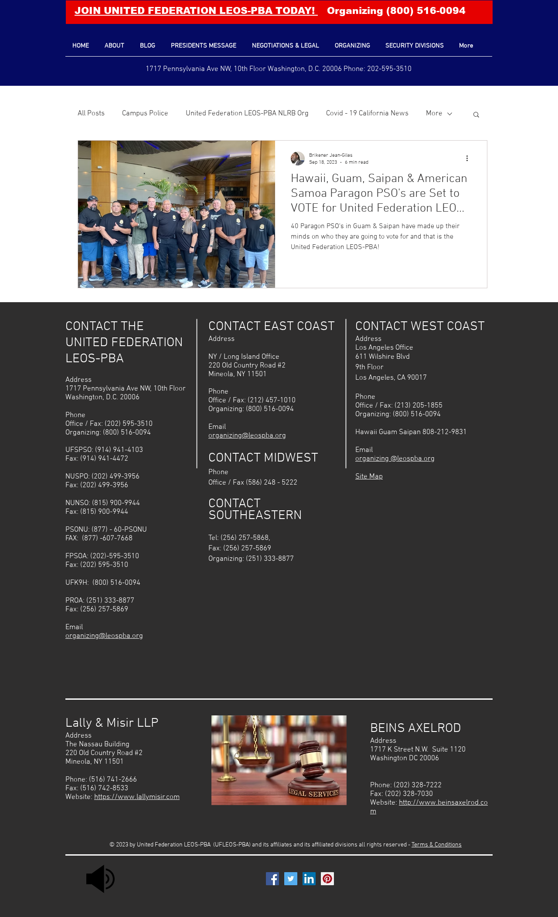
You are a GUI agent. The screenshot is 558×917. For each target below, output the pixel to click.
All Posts (91, 113)
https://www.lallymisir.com (137, 797)
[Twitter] (290, 878)
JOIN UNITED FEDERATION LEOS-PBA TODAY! (196, 10)
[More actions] (470, 158)
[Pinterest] (327, 878)
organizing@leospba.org (104, 636)
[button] (476, 115)
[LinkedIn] (309, 878)
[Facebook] (272, 878)
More (434, 113)
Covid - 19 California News (367, 113)
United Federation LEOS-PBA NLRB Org (247, 113)
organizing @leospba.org (395, 459)
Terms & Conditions (437, 845)
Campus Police (145, 113)
